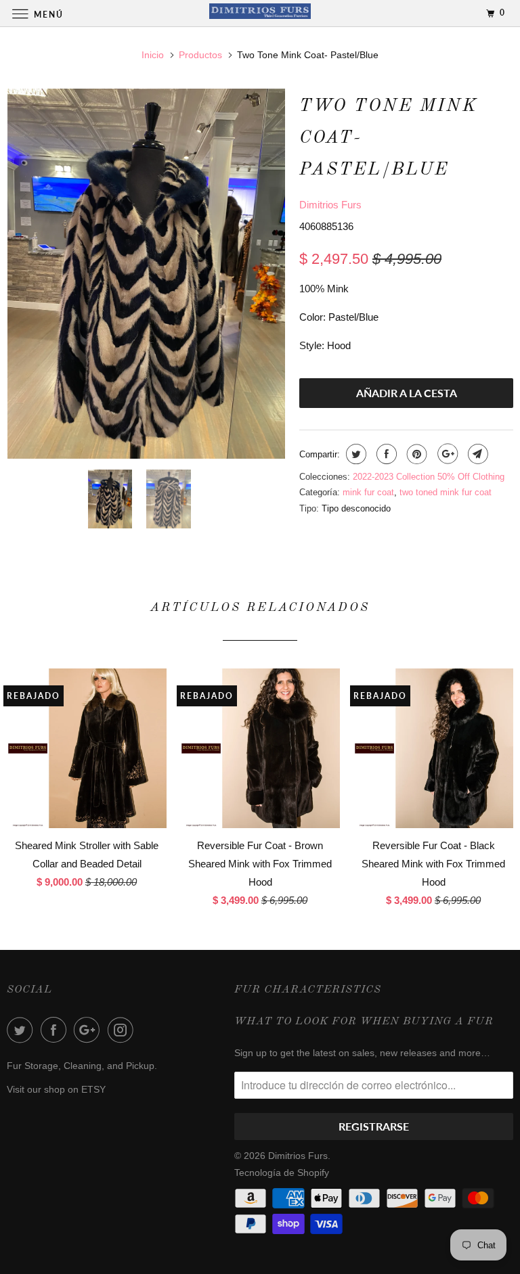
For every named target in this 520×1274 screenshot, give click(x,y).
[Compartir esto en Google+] (446, 454)
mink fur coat (368, 492)
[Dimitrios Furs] (260, 13)
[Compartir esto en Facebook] (385, 454)
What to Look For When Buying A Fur (364, 1021)
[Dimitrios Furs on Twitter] (22, 1030)
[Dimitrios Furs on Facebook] (56, 1030)
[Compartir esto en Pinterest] (415, 454)
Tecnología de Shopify (281, 1172)
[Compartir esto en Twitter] (354, 454)
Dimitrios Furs (330, 204)
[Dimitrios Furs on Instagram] (123, 1030)
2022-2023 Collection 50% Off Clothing (428, 477)
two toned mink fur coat (445, 492)
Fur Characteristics (307, 989)
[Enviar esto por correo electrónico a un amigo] (476, 454)
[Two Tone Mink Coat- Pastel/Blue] (146, 273)
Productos (200, 54)
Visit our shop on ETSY (56, 1089)
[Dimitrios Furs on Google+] (89, 1030)
